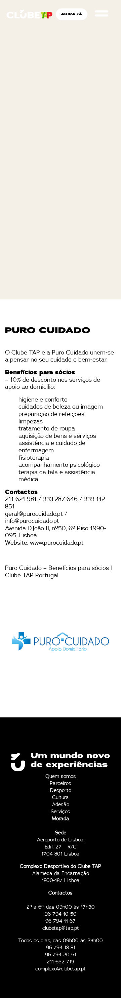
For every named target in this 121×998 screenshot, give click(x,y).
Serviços (60, 811)
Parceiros (60, 783)
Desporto (60, 790)
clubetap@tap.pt (60, 928)
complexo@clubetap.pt (60, 968)
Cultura (60, 797)
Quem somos (60, 776)
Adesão (60, 804)
